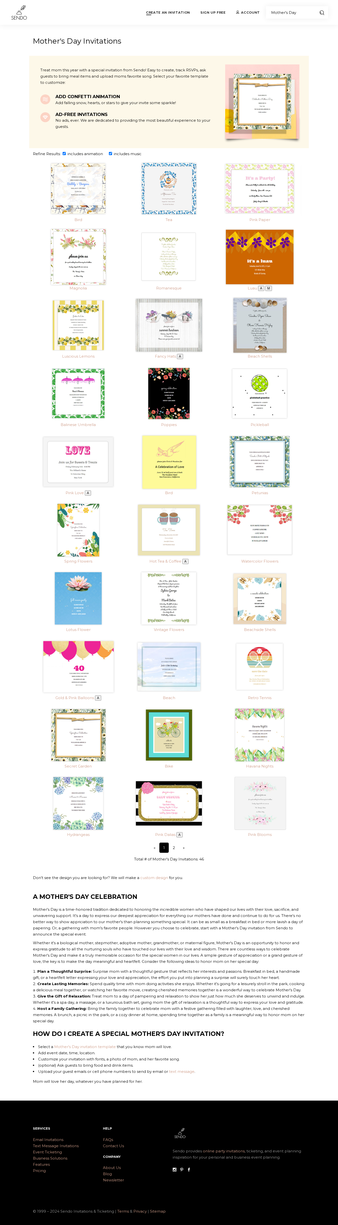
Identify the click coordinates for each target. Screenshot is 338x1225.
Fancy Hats (165, 356)
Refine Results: (47, 153)
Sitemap (158, 1211)
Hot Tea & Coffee (165, 561)
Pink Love (75, 492)
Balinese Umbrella (78, 424)
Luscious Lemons (78, 356)
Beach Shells (260, 356)
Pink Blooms (260, 834)
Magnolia (78, 288)
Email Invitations (48, 1139)
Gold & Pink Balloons (74, 697)
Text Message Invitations (56, 1145)
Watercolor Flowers (259, 561)
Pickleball (260, 424)
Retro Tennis (259, 697)
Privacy (140, 1211)
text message (181, 1071)
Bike (169, 766)
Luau (252, 288)
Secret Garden (78, 766)
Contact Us (113, 1145)
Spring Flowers (78, 561)
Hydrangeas (78, 834)
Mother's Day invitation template (85, 1046)
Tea (169, 219)
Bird (78, 219)
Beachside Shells (260, 629)
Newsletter (113, 1180)
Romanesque (169, 288)
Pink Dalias (165, 834)
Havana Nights (259, 766)
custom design (154, 877)
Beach (169, 697)
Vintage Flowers (169, 629)
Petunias (260, 492)
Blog (107, 1173)
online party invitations (224, 1151)
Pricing (39, 1170)
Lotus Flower (78, 629)
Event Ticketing (47, 1152)
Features (41, 1164)
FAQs (108, 1139)
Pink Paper (259, 219)
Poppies (169, 424)
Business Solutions (50, 1158)
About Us (112, 1167)
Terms (123, 1211)
